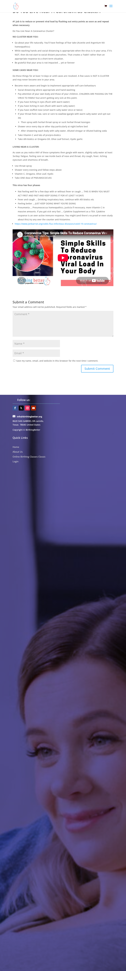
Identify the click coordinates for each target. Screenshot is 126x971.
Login (15, 461)
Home (16, 446)
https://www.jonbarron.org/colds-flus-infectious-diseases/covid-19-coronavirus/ (56, 223)
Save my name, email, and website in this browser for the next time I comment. (57, 360)
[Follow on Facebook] (15, 408)
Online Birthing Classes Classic (29, 456)
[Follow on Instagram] (27, 408)
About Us (18, 451)
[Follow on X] (21, 408)
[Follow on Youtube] (33, 408)
